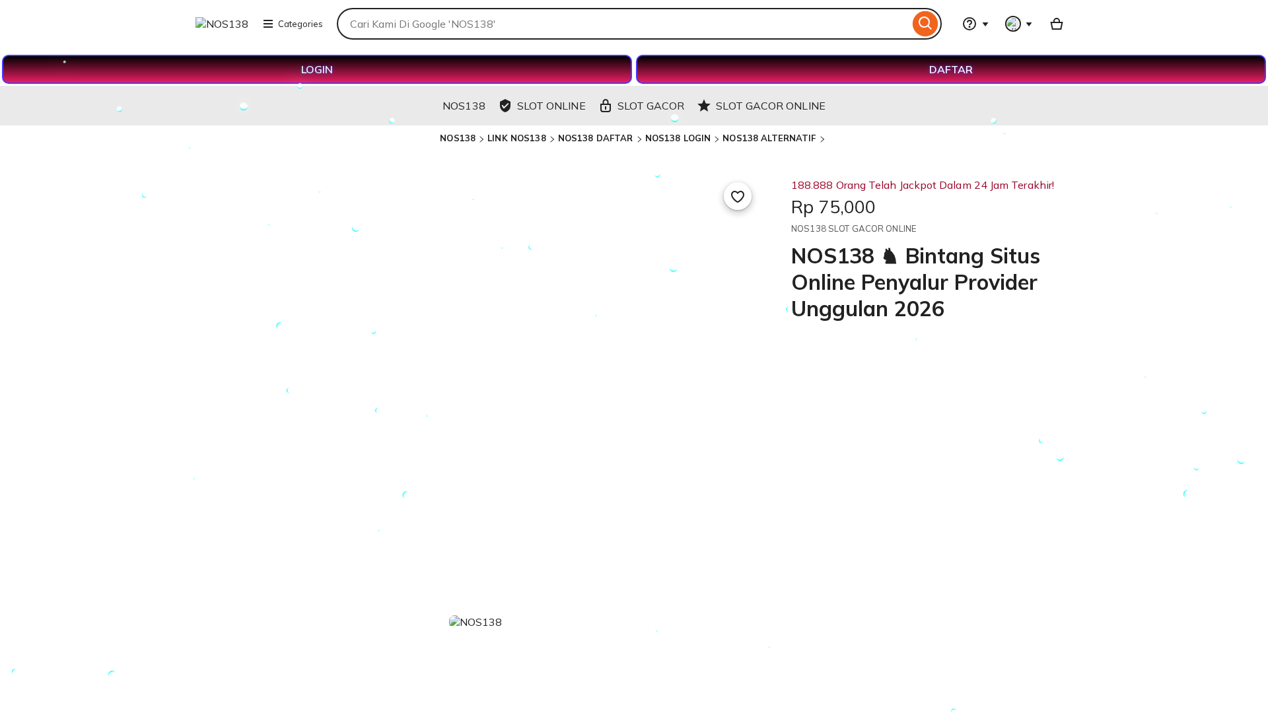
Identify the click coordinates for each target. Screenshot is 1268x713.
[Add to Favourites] (738, 196)
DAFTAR (951, 69)
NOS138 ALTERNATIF (769, 138)
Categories (300, 23)
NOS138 (458, 138)
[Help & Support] (975, 24)
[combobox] (623, 24)
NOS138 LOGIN (678, 138)
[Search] (925, 24)
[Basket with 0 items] (1057, 24)
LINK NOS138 (516, 138)
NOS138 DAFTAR (595, 138)
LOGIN (317, 69)
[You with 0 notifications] (1019, 24)
